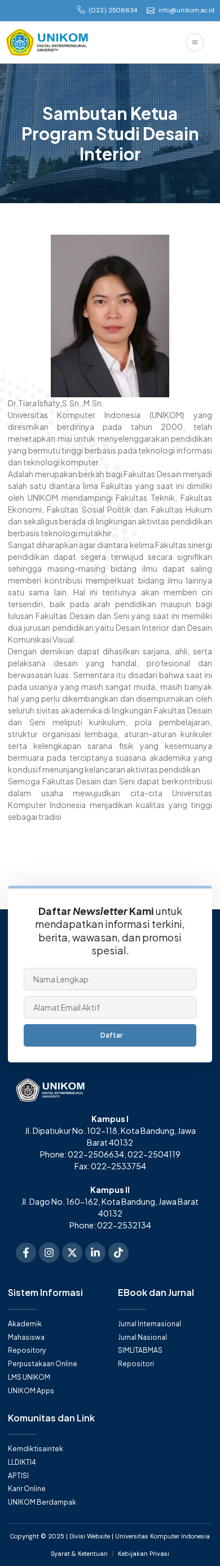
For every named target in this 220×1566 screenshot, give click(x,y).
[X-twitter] (72, 1252)
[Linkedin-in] (95, 1252)
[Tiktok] (118, 1252)
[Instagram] (49, 1252)
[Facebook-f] (26, 1252)
